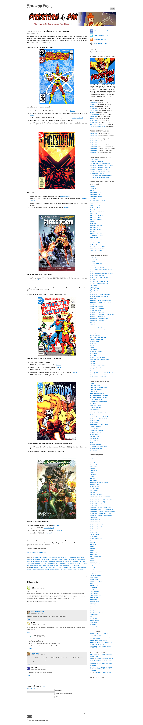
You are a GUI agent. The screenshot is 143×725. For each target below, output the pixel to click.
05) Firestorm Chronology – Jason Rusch (100, 167)
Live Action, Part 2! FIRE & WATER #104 (38, 576)
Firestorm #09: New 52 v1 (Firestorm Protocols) (102, 511)
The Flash (80, 569)
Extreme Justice (94, 110)
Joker (91, 326)
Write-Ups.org (93, 450)
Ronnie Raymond (74, 565)
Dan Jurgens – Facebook (96, 192)
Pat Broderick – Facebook (96, 235)
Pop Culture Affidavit (95, 421)
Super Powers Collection (96, 613)
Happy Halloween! (81, 576)
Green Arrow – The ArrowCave (98, 316)
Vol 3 (62, 530)
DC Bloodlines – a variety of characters (100, 294)
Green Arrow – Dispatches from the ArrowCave (102, 314)
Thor (91, 371)
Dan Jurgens (93, 480)
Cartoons (92, 468)
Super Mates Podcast (95, 432)
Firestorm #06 (93, 143)
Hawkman (92, 322)
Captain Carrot (94, 291)
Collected (72, 111)
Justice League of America (50, 565)
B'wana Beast (93, 463)
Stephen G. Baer (94, 662)
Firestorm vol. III (94, 116)
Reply (28, 608)
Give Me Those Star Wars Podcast (99, 413)
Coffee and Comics (95, 385)
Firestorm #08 (93, 146)
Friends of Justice (94, 409)
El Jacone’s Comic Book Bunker (98, 401)
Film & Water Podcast (95, 405)
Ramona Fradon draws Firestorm (98, 640)
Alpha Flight (93, 257)
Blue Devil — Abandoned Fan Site (99, 283)
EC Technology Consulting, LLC (98, 399)
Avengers (92, 265)
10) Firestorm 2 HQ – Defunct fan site (99, 177)
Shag (36, 33)
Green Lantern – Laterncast (97, 320)
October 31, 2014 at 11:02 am (38, 654)
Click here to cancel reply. (32, 688)
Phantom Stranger (94, 341)
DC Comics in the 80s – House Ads (99, 395)
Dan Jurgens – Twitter (95, 194)
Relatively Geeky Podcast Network (99, 424)
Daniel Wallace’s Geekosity (97, 393)
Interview (92, 558)
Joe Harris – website (95, 229)
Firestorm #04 (93, 139)
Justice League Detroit (96, 328)
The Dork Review (94, 438)
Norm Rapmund (94, 585)
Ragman (92, 347)
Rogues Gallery (94, 603)
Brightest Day (43, 557)
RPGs (91, 607)
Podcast (92, 589)
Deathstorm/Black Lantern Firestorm (99, 482)
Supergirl (92, 361)
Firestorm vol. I (93, 102)
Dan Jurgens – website (96, 196)
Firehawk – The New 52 (96, 494)
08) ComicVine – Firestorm (97, 173)
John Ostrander (94, 231)
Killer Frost (92, 573)
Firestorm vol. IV (94, 122)
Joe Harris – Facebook (96, 225)
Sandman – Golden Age (96, 351)
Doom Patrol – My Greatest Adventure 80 (100, 300)
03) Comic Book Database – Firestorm (100, 163)
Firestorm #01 (93, 133)
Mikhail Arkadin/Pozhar (96, 581)
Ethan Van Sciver (94, 488)
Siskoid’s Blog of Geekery (96, 430)
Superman (92, 363)
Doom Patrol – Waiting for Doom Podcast (100, 302)
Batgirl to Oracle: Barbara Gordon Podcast (101, 269)
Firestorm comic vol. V (95, 529)
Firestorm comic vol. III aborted (98, 525)
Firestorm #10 (93, 150)
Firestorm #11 (93, 152)
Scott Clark (93, 241)
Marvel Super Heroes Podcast (98, 337)
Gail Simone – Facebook (96, 204)
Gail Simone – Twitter (95, 206)
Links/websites (94, 577)
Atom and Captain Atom (96, 263)
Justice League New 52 (96, 124)
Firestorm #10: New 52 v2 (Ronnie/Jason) (101, 513)
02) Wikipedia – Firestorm (96, 161)
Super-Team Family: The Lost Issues (99, 359)
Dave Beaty (93, 198)
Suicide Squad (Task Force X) (97, 357)
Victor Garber (93, 622)
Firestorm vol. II (94, 108)
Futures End (93, 542)
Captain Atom (93, 287)
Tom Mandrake (94, 245)
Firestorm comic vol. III (65, 563)
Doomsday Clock (94, 484)
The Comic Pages (94, 436)
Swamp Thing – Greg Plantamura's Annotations (102, 367)
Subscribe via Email (100, 43)
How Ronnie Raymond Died (103, 672)
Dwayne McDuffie (94, 486)
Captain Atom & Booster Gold (97, 289)
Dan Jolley (92, 190)
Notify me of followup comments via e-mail (38, 720)
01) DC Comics (94, 159)
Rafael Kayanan (94, 237)
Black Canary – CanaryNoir (97, 275)
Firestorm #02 (93, 135)
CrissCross (93, 188)
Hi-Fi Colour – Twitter (95, 217)
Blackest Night (36, 557)
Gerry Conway (93, 213)
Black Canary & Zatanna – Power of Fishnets (101, 273)
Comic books (51, 557)
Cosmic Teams (94, 391)
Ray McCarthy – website (96, 239)
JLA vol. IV (92, 118)
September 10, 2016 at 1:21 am (38, 669)
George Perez (93, 210)
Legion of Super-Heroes (96, 334)
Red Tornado (93, 349)
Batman (92, 271)
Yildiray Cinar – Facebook (97, 249)
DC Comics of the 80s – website (98, 397)
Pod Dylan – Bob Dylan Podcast (98, 419)
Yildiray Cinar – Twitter (96, 250)
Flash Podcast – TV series (97, 312)
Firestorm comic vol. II (52, 563)
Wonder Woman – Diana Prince (98, 376)
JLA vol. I (92, 106)
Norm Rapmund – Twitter (96, 233)
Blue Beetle (93, 279)
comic (49, 567)
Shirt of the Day (94, 428)
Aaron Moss (35, 653)
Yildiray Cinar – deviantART (97, 247)
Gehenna (92, 548)
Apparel (92, 461)
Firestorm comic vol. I (40, 563)
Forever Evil (65, 567)
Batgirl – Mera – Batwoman (97, 267)
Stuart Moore (93, 611)
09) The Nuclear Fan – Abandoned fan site (101, 175)
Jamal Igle (92, 221)
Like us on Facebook (101, 31)
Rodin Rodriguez (94, 601)
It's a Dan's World (94, 415)
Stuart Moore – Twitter (95, 243)
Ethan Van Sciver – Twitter (97, 202)
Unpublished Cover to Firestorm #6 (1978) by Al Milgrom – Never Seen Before (101, 663)
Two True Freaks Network (96, 444)
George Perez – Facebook (97, 212)
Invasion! (92, 324)
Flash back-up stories (95, 531)
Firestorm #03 (93, 137)
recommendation (54, 569)
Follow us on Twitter (101, 35)
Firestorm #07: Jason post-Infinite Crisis (37, 561)
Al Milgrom (92, 186)
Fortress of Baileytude (95, 407)
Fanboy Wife (93, 403)
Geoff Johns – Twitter (95, 208)
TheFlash (29, 571)
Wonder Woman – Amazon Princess (99, 375)
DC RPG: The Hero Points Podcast (99, 296)
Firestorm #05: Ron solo (96, 504)
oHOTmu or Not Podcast (96, 339)
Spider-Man (93, 355)
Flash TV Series (94, 532)
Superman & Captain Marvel (97, 365)
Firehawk (92, 492)
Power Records (94, 422)
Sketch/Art (92, 609)
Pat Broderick (93, 587)
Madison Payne (94, 579)
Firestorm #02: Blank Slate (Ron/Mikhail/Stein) (102, 498)
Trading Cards (93, 618)
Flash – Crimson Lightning (97, 308)
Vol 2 (58, 530)
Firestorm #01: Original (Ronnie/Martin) (65, 557)
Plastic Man (93, 343)
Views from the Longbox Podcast (98, 446)
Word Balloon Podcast (96, 448)
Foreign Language (95, 534)
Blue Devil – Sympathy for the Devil (99, 281)
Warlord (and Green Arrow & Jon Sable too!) (101, 373)
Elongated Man (94, 304)
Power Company (94, 114)
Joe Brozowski (93, 223)
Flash (59, 567)
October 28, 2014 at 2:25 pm (37, 613)
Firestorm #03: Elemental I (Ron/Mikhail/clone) (56, 559)
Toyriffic (92, 442)
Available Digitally (65, 196)
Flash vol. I (92, 104)
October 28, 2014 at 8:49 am (37, 588)
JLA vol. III (92, 112)
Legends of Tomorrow (95, 575)
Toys (91, 616)
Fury (91, 540)
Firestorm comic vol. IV (77, 563)
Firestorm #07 (93, 145)
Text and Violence (94, 434)
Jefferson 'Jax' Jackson (96, 564)
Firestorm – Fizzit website (96, 306)
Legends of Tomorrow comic (97, 126)
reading (47, 569)
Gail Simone (93, 544)
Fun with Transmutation (96, 538)
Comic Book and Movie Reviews (98, 387)
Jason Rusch (38, 565)
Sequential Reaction (95, 426)
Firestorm (54, 567)
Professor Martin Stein (63, 565)
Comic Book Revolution (96, 389)
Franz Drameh (93, 536)
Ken (43, 686)
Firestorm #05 (93, 141)
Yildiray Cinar (93, 626)
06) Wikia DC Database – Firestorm (99, 169)
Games (92, 546)
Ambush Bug (93, 259)
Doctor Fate (93, 298)
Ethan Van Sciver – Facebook (97, 200)
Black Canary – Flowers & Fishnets (99, 277)
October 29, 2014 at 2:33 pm (38, 624)
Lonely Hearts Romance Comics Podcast (100, 417)
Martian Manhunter (95, 335)
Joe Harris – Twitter (95, 227)
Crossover (92, 476)
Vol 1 (54, 530)
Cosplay (92, 472)
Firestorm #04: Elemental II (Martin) (99, 502)
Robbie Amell (63, 569)
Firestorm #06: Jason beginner (77, 559)
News (91, 583)
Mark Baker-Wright (37, 611)
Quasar (92, 345)
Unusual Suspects (94, 620)
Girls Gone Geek (94, 411)
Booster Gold (93, 285)
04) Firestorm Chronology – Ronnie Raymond (102, 165)
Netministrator (93, 654)
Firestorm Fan (38, 6)
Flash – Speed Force (95, 310)
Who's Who (93, 624)
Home (112, 8)
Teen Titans (93, 369)
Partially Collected (77, 118)
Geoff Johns (93, 550)
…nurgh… (92, 383)
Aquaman (92, 261)
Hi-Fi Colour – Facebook (96, 215)
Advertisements (94, 457)
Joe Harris (92, 568)
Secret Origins (93, 353)
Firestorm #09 (93, 148)
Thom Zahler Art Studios (96, 440)
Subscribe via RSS (100, 39)
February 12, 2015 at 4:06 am (40, 636)
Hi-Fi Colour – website (96, 219)
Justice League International (97, 330)
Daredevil (92, 293)
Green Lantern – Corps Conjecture (99, 318)
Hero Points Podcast (95, 556)
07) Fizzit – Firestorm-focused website (100, 171)
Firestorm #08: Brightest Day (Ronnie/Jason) (60, 561)
